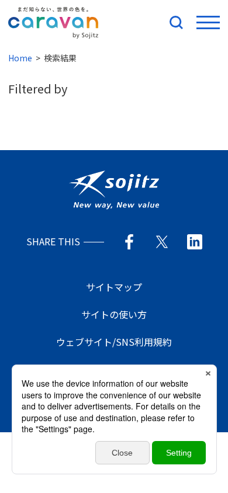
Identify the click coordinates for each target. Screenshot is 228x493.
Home (20, 58)
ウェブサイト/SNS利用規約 (114, 342)
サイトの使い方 (114, 314)
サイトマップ (114, 287)
